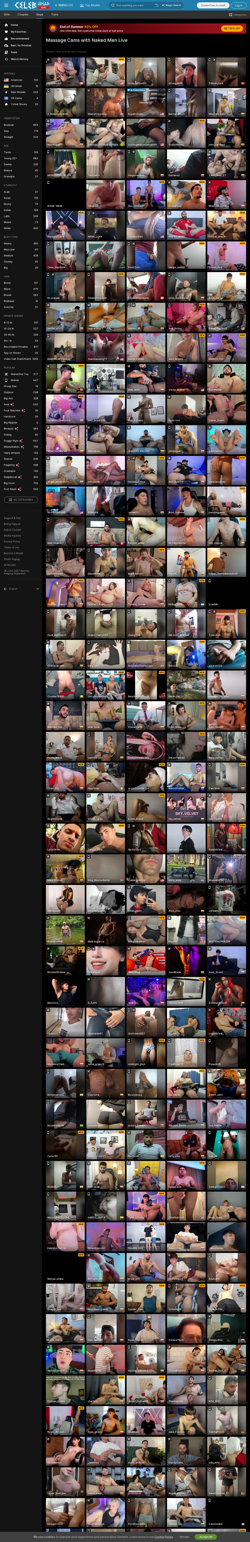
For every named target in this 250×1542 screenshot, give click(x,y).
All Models (10, 565)
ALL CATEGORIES (23, 499)
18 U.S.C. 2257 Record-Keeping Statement (17, 572)
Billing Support (12, 524)
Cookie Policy (163, 1536)
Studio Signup (12, 559)
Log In (238, 5)
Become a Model (13, 553)
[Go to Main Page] (32, 5)
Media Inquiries (12, 535)
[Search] (157, 5)
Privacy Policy (12, 541)
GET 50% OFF (232, 28)
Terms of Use (11, 547)
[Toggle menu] (6, 5)
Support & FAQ (12, 518)
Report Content (12, 530)
